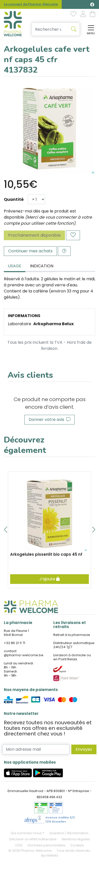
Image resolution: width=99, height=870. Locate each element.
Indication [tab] (41, 266)
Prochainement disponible (34, 235)
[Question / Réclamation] (64, 251)
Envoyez (84, 749)
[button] (5, 529)
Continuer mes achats (30, 251)
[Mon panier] (92, 14)
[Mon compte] (83, 14)
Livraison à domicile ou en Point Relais (72, 657)
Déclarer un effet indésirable (33, 839)
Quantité (14, 199)
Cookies (77, 845)
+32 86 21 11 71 (14, 643)
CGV (19, 845)
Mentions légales (76, 839)
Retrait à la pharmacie (71, 634)
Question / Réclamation (68, 833)
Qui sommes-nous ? (27, 833)
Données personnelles (46, 845)
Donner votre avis (47, 419)
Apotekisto (49, 855)
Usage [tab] (14, 266)
